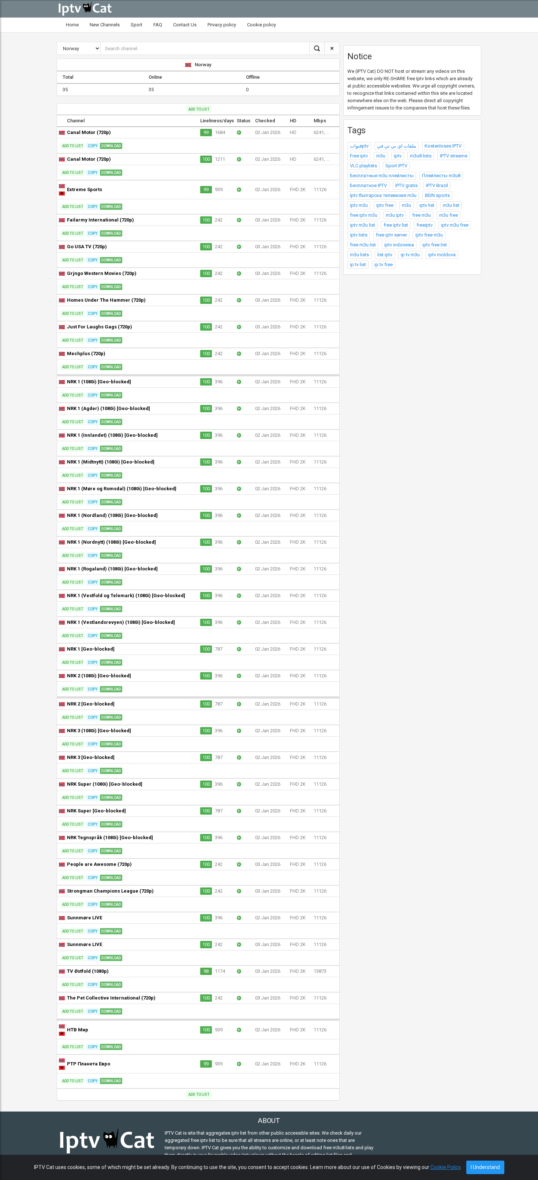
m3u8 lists (420, 156)
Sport (136, 24)
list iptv (384, 254)
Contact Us (185, 24)
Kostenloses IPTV (443, 146)
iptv (397, 156)
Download (111, 146)
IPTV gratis (406, 185)
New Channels (105, 24)
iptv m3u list (362, 225)
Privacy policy (222, 24)
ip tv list (358, 264)
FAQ (157, 24)
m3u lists (359, 254)
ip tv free (383, 264)
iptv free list (434, 244)
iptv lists (358, 235)
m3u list (451, 205)
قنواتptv (359, 146)
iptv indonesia (399, 244)
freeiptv (424, 225)
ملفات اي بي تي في (396, 146)
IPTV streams (453, 156)
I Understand (485, 1167)
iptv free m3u (429, 235)
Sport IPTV (396, 165)
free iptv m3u (363, 215)
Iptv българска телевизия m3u (383, 195)
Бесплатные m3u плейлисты (382, 175)
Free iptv (359, 156)
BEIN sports (437, 195)
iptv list (426, 205)
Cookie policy (261, 24)
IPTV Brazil (437, 185)
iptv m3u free (454, 225)
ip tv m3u (410, 254)
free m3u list (363, 244)
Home (72, 24)
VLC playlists (363, 165)
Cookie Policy (445, 1167)
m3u (380, 156)
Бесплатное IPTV (368, 185)
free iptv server (391, 235)
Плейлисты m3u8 (441, 175)
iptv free (384, 205)
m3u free (448, 215)
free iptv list (396, 225)
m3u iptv (395, 215)
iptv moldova (442, 254)
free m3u (421, 215)
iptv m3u (359, 205)
